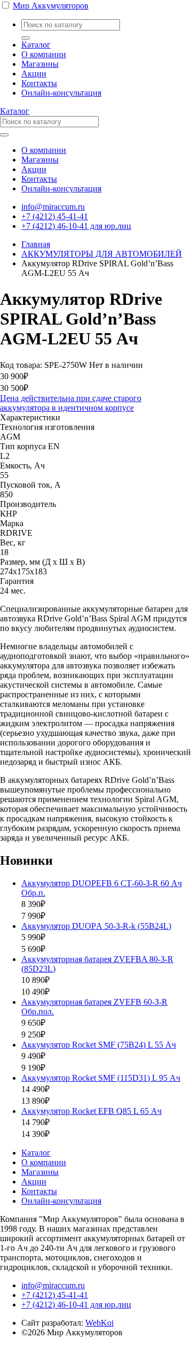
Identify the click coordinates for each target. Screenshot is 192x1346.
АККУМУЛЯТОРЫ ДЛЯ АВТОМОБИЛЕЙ (101, 253)
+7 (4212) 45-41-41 (54, 216)
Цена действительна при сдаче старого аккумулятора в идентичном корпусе (70, 403)
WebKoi (99, 1322)
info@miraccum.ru (53, 206)
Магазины (40, 63)
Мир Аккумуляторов (51, 5)
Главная (35, 244)
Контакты (39, 83)
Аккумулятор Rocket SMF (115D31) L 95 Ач (100, 1077)
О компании (43, 54)
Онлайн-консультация (61, 92)
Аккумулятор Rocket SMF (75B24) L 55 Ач (98, 1044)
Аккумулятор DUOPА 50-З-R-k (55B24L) (96, 925)
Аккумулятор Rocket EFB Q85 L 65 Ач (91, 1111)
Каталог (36, 44)
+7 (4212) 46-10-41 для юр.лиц (76, 225)
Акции (33, 73)
